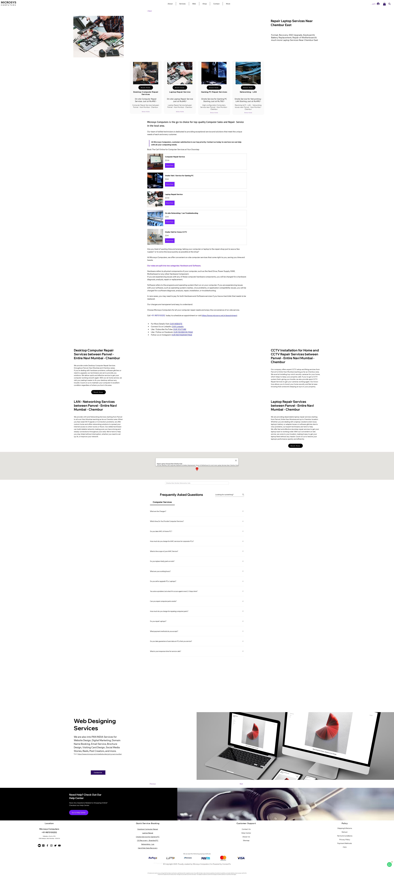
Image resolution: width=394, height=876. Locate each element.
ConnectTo (226, 864)
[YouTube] (59, 845)
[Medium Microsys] (39, 845)
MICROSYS (8, 2)
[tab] (162, 502)
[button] (228, 3)
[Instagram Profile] (51, 845)
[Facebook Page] (47, 845)
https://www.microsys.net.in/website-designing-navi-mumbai (100, 754)
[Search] (389, 3)
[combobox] (197, 483)
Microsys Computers (201, 864)
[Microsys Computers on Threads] (43, 845)
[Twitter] (55, 845)
